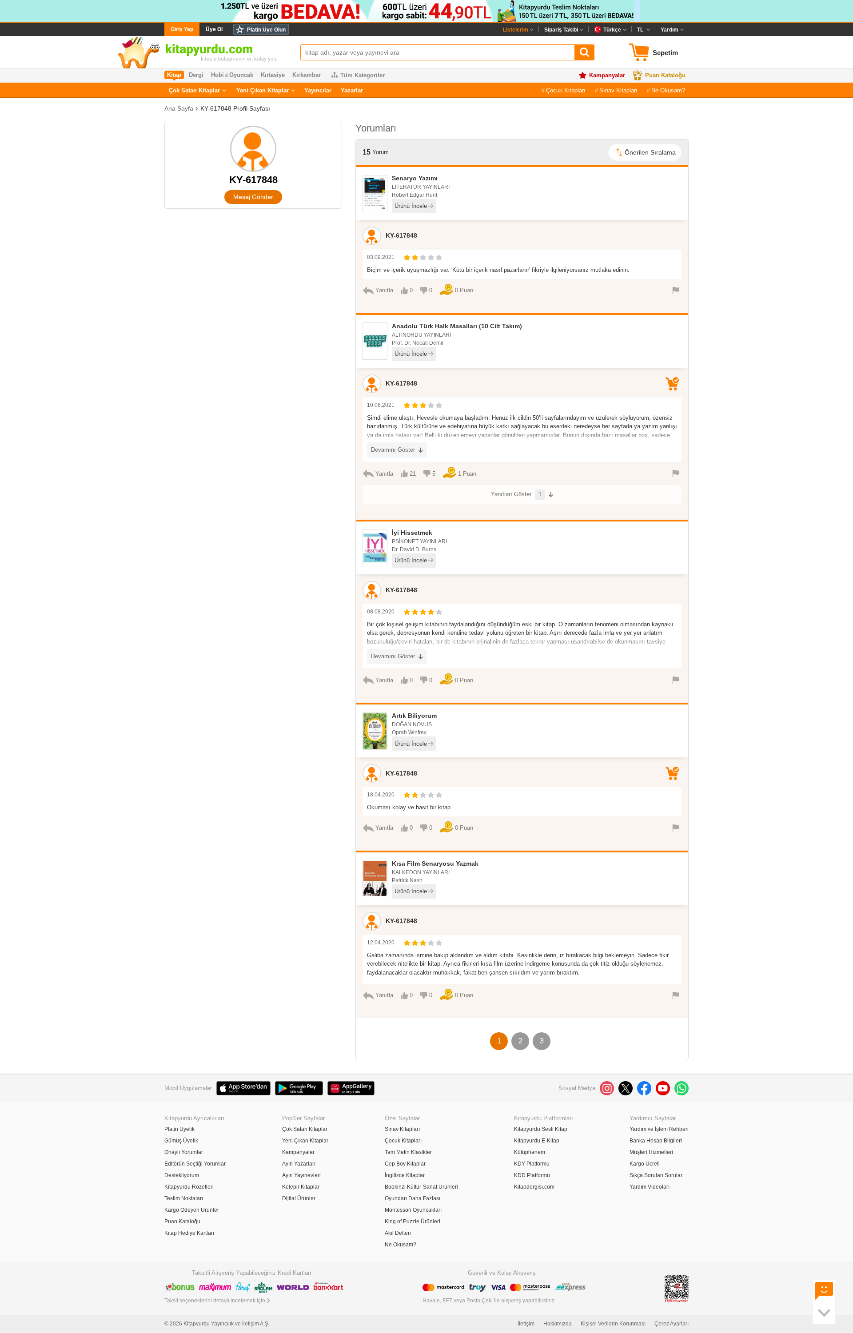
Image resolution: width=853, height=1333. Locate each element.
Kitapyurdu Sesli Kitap (540, 1129)
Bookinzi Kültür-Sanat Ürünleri (421, 1187)
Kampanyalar (607, 75)
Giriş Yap (182, 29)
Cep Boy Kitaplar (405, 1164)
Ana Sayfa (178, 108)
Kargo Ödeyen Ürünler (191, 1210)
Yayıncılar (317, 90)
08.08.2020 (381, 612)
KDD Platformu (532, 1175)
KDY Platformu (532, 1164)
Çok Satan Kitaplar (194, 90)
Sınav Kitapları (618, 90)
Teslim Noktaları (183, 1198)
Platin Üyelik (179, 1129)
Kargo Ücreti (645, 1164)
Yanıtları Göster (516, 494)
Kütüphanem (529, 1152)
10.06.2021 (381, 405)
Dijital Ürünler (298, 1198)
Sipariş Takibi (561, 30)
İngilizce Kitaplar (405, 1175)
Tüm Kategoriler (362, 75)
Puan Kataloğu (665, 75)
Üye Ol (214, 29)
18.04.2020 (381, 795)
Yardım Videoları (650, 1187)
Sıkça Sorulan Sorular (656, 1175)
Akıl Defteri (398, 1233)
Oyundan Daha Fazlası (412, 1198)
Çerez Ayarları (671, 1324)
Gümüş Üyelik (181, 1141)
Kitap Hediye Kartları (189, 1233)
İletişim (526, 1324)
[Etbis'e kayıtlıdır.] (677, 1288)
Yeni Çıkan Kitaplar (262, 90)
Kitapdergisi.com (534, 1187)
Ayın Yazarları (298, 1164)
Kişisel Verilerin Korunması (613, 1324)
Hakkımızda (557, 1324)
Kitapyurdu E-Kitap (536, 1141)
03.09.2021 (381, 257)
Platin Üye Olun (266, 30)
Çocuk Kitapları (566, 90)
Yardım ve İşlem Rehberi (659, 1129)
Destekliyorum (181, 1175)
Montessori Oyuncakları (413, 1210)
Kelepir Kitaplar (300, 1187)
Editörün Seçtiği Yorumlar (195, 1164)
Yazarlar (352, 90)
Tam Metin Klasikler (408, 1152)
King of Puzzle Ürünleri (412, 1221)
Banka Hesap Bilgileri (656, 1141)
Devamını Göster (393, 449)
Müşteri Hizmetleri (651, 1152)
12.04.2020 (381, 942)
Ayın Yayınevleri (301, 1175)
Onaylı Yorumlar (183, 1152)
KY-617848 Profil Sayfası (235, 108)
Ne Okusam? (668, 90)
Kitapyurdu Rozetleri (189, 1187)
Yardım (669, 30)
